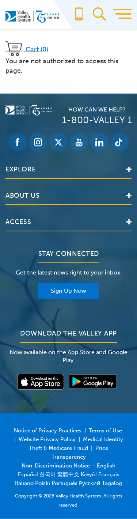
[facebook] (17, 142)
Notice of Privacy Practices (47, 430)
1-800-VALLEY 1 (97, 120)
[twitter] (58, 142)
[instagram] (38, 142)
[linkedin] (99, 142)
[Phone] (78, 18)
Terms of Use (105, 430)
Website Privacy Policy (47, 439)
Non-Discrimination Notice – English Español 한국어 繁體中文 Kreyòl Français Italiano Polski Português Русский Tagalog (68, 474)
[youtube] (79, 142)
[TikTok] (120, 142)
